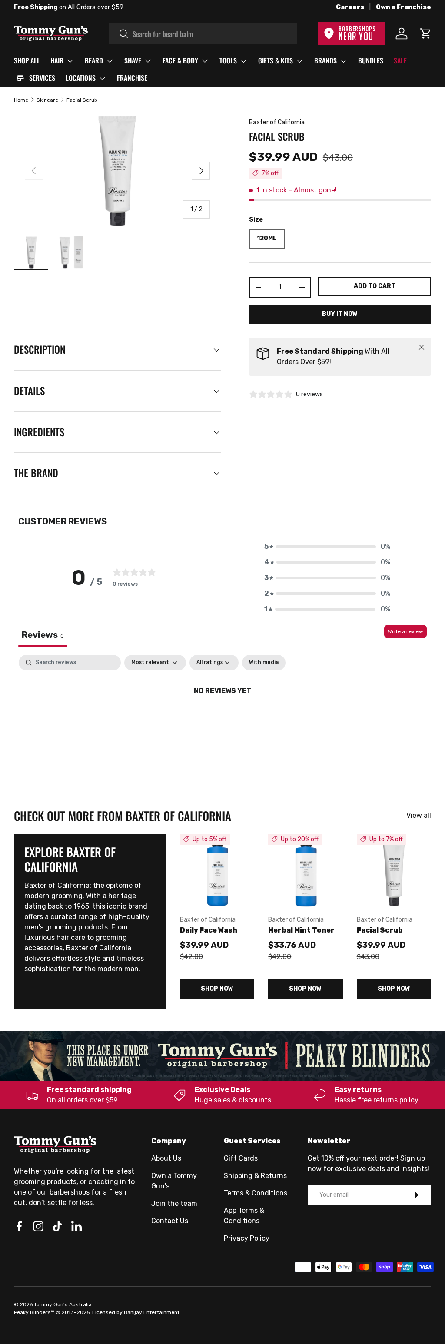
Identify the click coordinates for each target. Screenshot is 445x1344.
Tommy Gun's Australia (63, 1304)
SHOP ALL (27, 60)
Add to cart (374, 286)
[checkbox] (264, 662)
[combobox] (203, 33)
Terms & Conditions (255, 1193)
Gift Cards (241, 1158)
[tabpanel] (222, 720)
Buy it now (340, 314)
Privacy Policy (246, 1238)
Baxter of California (277, 122)
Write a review (405, 631)
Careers (350, 7)
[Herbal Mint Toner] (305, 871)
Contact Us (169, 1221)
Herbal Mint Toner (301, 930)
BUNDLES (370, 60)
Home (21, 100)
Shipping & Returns (255, 1175)
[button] (327, 546)
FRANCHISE (132, 78)
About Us (166, 1158)
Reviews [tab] (43, 635)
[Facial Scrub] (394, 871)
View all (418, 815)
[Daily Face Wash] (217, 871)
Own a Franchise (403, 7)
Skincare (47, 100)
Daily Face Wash (208, 930)
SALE (400, 60)
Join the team (174, 1203)
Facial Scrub (81, 100)
